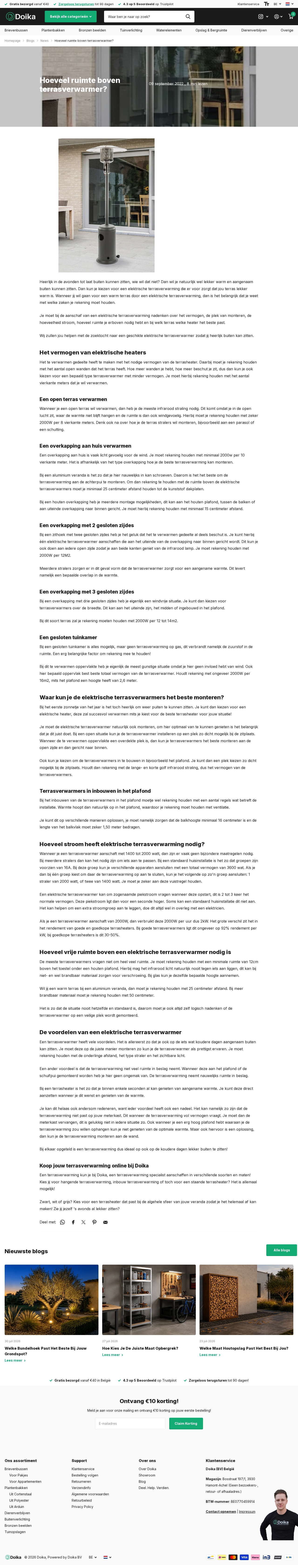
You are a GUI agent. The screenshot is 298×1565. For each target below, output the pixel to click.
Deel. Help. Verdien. (154, 1488)
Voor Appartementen (25, 1481)
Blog (142, 1481)
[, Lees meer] (263, 16)
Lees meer (14, 1360)
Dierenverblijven (254, 30)
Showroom (147, 1475)
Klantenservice (248, 4)
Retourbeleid (82, 1500)
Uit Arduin (16, 1507)
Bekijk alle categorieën (69, 16)
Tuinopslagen (15, 1532)
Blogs (30, 40)
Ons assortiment (21, 1460)
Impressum (247, 1512)
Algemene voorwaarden (90, 1494)
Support (79, 1460)
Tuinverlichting (131, 30)
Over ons (147, 1460)
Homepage (12, 40)
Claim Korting (186, 1423)
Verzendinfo (81, 1488)
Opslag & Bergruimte (211, 30)
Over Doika (147, 1469)
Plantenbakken (53, 30)
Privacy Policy (82, 1507)
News (45, 40)
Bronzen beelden (92, 30)
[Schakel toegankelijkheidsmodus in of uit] (266, 4)
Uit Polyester (19, 1500)
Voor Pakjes (18, 1475)
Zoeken (188, 16)
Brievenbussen (16, 30)
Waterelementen (169, 30)
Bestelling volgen (85, 1475)
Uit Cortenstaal (20, 1494)
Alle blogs (282, 1250)
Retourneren (81, 1481)
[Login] (278, 16)
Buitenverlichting (17, 1519)
